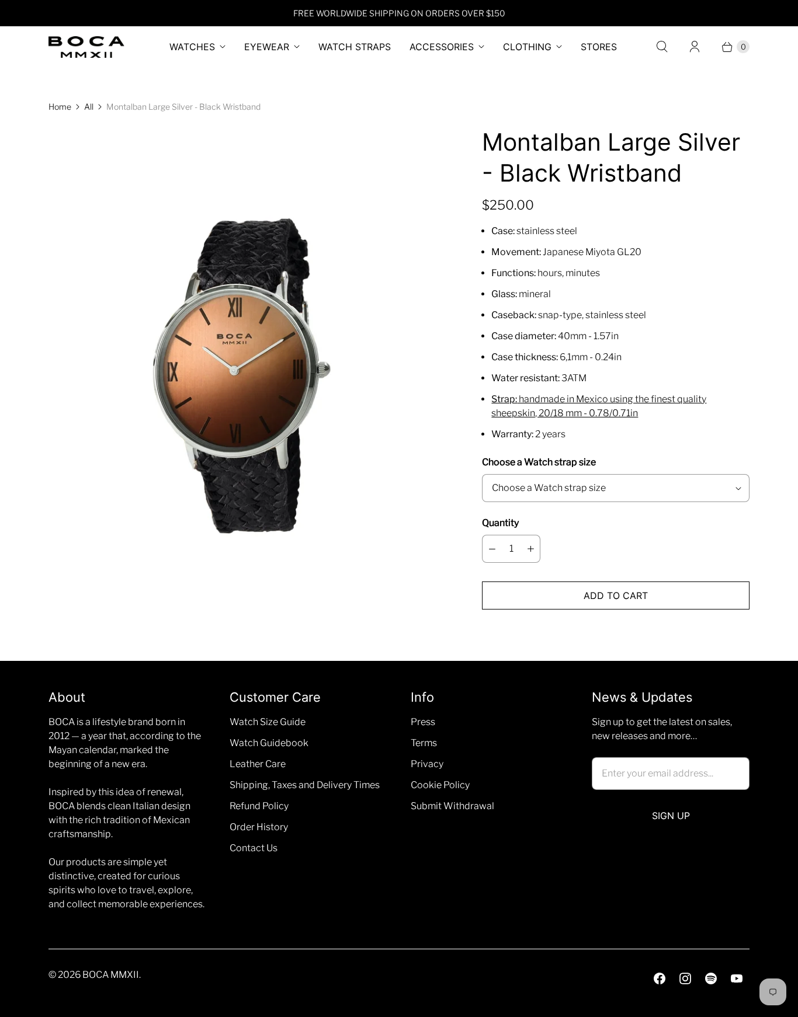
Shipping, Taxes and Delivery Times (305, 784)
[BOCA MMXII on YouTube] (737, 978)
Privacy (427, 763)
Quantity (500, 522)
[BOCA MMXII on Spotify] (711, 978)
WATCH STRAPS (354, 47)
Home (59, 107)
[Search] (662, 47)
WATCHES (192, 47)
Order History (259, 827)
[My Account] (694, 47)
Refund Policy (259, 805)
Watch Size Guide (268, 721)
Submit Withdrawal (452, 805)
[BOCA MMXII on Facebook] (659, 978)
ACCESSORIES (442, 47)
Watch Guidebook (269, 742)
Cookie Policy (440, 784)
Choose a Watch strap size (539, 462)
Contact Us (253, 848)
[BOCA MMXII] (86, 47)
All (88, 107)
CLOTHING (527, 47)
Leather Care (258, 763)
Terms (424, 742)
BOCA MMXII (110, 974)
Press (423, 721)
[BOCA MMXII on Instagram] (685, 978)
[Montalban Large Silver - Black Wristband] (248, 372)
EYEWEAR (266, 47)
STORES (599, 47)
